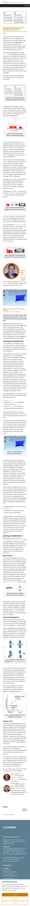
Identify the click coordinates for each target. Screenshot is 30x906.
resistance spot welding (20, 224)
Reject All (15, 903)
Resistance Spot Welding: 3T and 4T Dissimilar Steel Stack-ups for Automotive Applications (14, 29)
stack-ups (5, 54)
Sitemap (17, 859)
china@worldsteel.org (19, 854)
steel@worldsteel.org (8, 843)
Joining (4, 33)
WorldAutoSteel (15, 777)
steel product (9, 400)
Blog (25, 31)
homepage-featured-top (9, 311)
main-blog (18, 311)
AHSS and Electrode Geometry (17, 661)
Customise (15, 899)
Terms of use (16, 857)
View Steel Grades (9, 814)
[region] (15, 892)
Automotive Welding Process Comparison (13, 31)
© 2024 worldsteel (7, 857)
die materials (13, 402)
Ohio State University (20, 788)
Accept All (15, 894)
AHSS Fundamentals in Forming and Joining (14, 309)
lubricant (12, 406)
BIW (13, 36)
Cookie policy (10, 859)
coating (9, 508)
